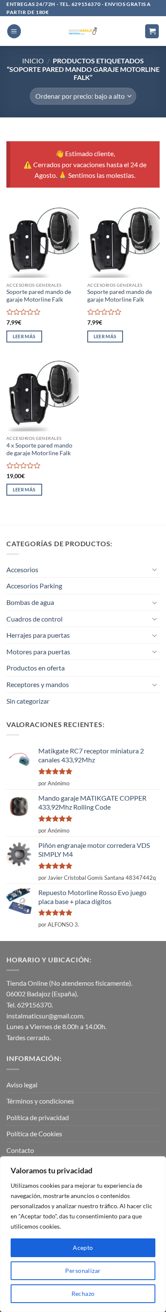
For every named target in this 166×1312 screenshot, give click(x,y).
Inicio (33, 61)
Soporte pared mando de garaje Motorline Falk (38, 295)
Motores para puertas (38, 651)
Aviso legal (21, 1085)
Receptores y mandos (37, 684)
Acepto (83, 1247)
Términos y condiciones (40, 1101)
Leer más (24, 336)
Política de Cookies (34, 1133)
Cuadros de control (34, 619)
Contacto (20, 1150)
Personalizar (82, 1270)
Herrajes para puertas (38, 635)
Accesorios (22, 569)
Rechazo (83, 1293)
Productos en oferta (35, 668)
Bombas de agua (30, 602)
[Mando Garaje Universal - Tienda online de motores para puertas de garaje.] (83, 31)
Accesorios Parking (34, 586)
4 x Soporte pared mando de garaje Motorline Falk (39, 449)
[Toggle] (154, 569)
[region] (83, 1234)
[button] (14, 31)
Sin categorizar (27, 701)
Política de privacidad (37, 1117)
